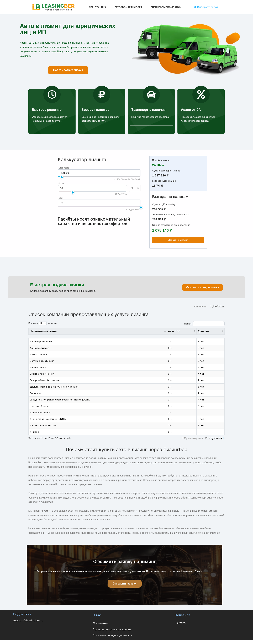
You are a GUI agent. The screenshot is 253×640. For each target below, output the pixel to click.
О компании (100, 623)
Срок (61, 198)
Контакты (180, 622)
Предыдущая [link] (193, 438)
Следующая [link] (213, 438)
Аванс (61, 183)
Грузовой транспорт (128, 7)
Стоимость (64, 168)
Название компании (43, 331)
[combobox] (132, 193)
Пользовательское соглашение (112, 629)
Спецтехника (97, 7)
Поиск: (188, 323)
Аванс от (174, 331)
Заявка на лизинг (178, 239)
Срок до (203, 331)
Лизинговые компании (165, 7)
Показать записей (42, 323)
